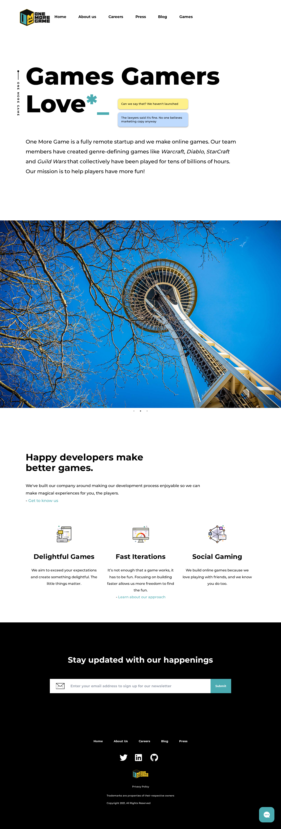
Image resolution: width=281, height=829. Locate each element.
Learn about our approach (142, 597)
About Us (121, 741)
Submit (220, 686)
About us (87, 17)
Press (140, 17)
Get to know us (43, 500)
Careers (115, 17)
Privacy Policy (140, 786)
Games (186, 17)
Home (60, 17)
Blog (162, 17)
